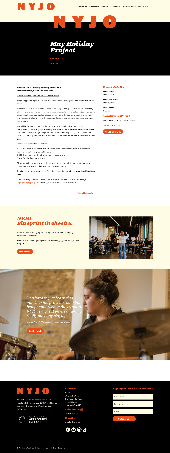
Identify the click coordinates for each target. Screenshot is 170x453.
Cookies (53, 448)
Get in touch (35, 331)
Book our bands (129, 7)
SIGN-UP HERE (113, 131)
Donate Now (143, 7)
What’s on (82, 7)
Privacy (46, 448)
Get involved (94, 7)
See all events (85, 193)
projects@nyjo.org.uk (28, 182)
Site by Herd (62, 448)
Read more (25, 251)
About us (117, 7)
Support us (106, 7)
